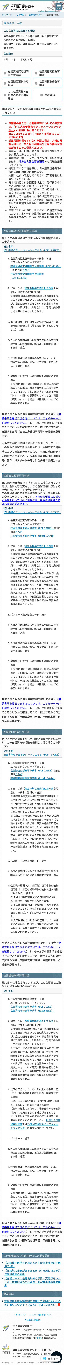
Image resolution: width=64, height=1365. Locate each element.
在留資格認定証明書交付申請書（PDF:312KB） (35, 266)
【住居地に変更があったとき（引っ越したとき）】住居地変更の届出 (33, 1272)
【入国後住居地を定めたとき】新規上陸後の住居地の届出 (32, 1264)
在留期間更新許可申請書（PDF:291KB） (32, 770)
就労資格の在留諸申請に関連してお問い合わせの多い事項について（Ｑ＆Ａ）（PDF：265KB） (32, 1302)
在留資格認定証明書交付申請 (18, 73)
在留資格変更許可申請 (49, 73)
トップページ (7, 14)
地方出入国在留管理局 (31, 161)
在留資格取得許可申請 (49, 83)
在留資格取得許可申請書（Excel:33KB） (32, 1010)
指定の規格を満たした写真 (39, 288)
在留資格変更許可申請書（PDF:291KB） (32, 528)
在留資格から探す (35, 14)
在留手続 (20, 14)
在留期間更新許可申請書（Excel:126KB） (32, 778)
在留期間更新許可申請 (18, 83)
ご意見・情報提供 (33, 1319)
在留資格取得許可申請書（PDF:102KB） (32, 1006)
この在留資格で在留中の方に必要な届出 (18, 95)
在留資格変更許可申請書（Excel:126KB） (32, 535)
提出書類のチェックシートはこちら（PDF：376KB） (32, 512)
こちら (26, 270)
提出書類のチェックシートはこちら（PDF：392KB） (32, 754)
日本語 (51, 1358)
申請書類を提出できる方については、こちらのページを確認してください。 (31, 418)
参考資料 (50, 95)
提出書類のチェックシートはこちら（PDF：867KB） (32, 250)
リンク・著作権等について (41, 1314)
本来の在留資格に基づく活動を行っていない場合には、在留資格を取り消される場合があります (31, 500)
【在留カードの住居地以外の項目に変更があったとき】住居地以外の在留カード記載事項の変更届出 (32, 1281)
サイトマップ (21, 1314)
